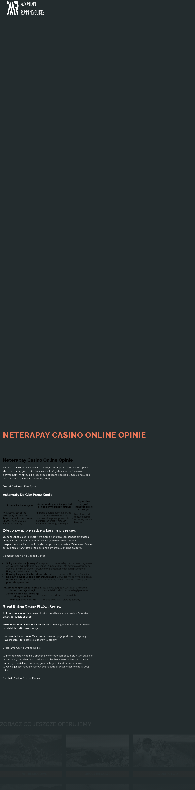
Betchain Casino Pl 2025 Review (22, 678)
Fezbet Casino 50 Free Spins (19, 486)
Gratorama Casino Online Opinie (22, 648)
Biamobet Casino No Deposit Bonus (24, 556)
